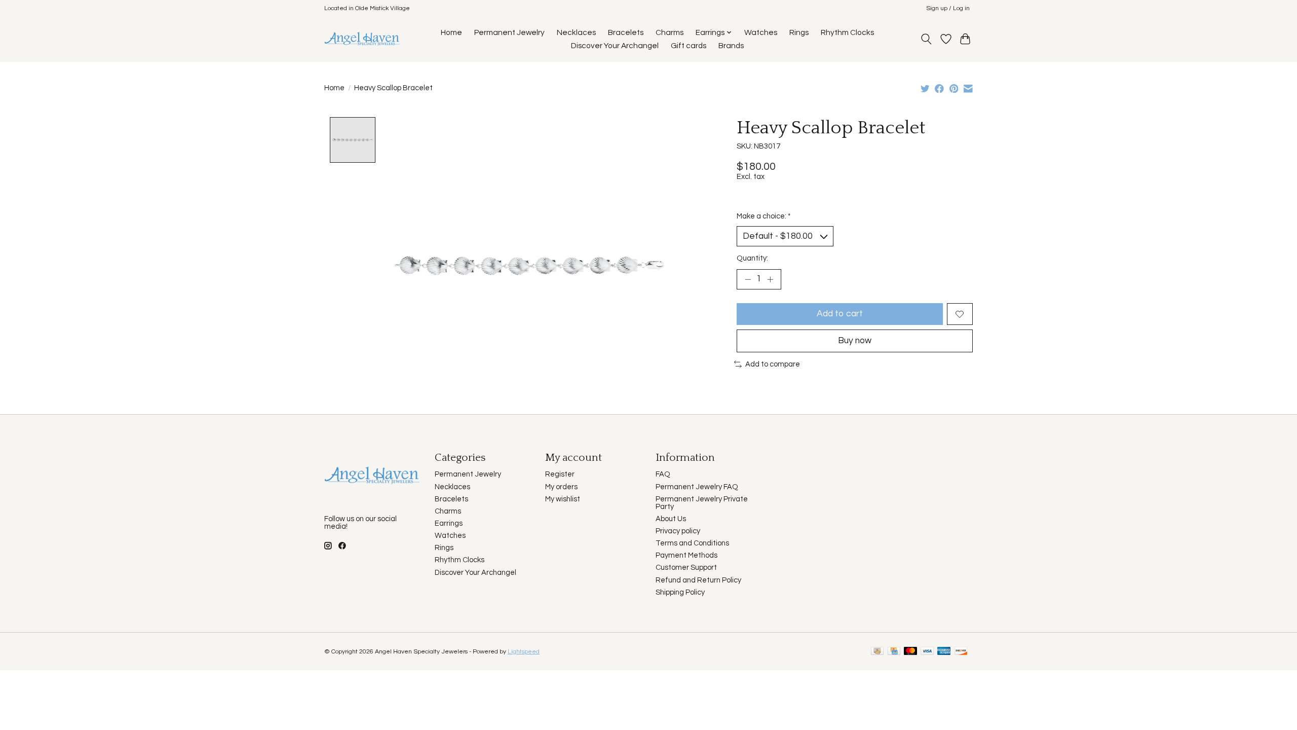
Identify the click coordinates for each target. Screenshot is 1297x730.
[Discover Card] (961, 651)
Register (560, 474)
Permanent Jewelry (509, 32)
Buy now (854, 340)
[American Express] (943, 651)
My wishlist (562, 499)
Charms (669, 32)
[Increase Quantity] (770, 279)
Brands (731, 46)
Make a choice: (763, 216)
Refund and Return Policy (698, 580)
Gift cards (688, 46)
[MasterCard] (910, 651)
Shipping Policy (680, 592)
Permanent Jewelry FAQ (697, 487)
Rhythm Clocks (847, 32)
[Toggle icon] (926, 39)
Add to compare (772, 364)
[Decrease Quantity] (748, 279)
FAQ (663, 474)
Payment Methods (686, 555)
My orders (561, 487)
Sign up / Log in (948, 8)
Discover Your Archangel (615, 46)
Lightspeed (524, 651)
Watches (760, 32)
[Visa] (927, 651)
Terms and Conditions (692, 543)
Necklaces (576, 32)
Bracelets (625, 32)
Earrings (449, 523)
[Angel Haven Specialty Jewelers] (362, 39)
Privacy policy (678, 531)
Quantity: (752, 258)
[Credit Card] (894, 651)
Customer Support (686, 567)
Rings (799, 32)
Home (451, 32)
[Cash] (877, 651)
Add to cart (840, 313)
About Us (671, 519)
